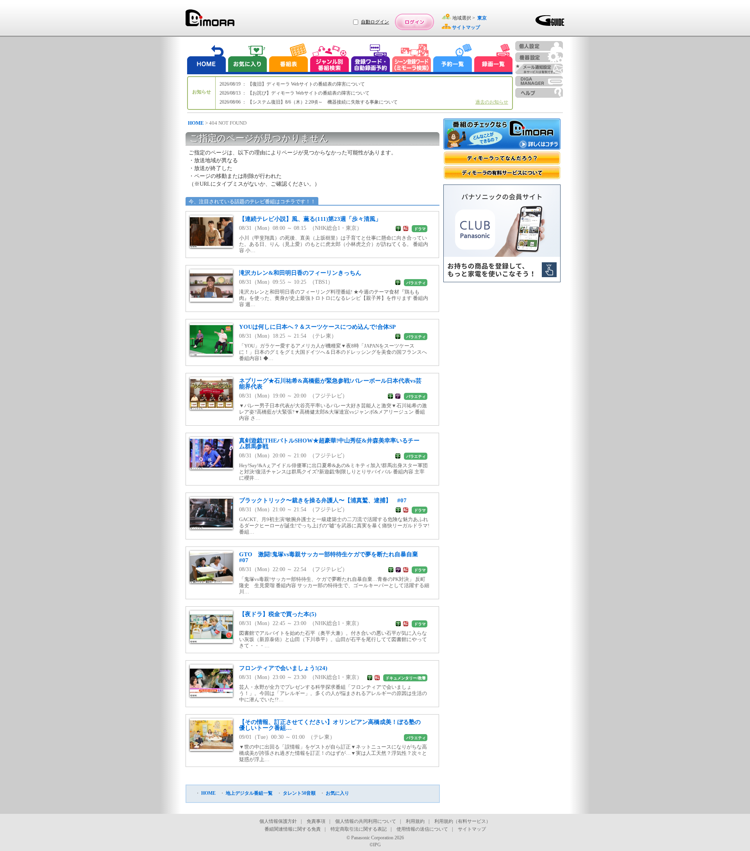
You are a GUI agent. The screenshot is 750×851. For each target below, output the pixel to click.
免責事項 (316, 821)
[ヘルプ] (539, 93)
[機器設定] (539, 57)
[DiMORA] (210, 20)
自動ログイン (375, 22)
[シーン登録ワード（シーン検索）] (411, 58)
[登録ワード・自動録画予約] (370, 58)
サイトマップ (472, 829)
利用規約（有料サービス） (462, 821)
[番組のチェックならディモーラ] (502, 134)
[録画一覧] (493, 58)
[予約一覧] (452, 58)
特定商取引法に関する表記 (358, 829)
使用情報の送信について (422, 829)
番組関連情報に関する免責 (292, 829)
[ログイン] (414, 22)
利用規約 (415, 821)
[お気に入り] (246, 58)
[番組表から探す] (288, 58)
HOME (196, 123)
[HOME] (206, 58)
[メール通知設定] (539, 69)
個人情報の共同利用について (365, 821)
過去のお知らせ (491, 102)
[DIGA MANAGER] (539, 81)
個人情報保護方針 (278, 821)
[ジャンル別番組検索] (329, 58)
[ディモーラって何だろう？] (502, 158)
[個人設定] (539, 46)
